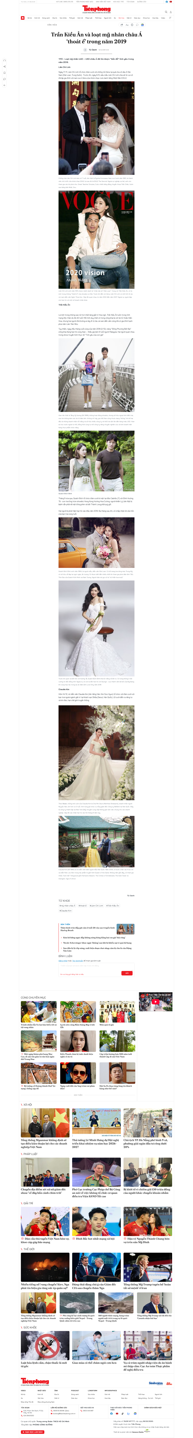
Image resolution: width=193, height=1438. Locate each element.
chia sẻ (122, 25)
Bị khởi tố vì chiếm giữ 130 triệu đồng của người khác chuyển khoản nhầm (147, 1191)
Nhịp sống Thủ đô (27, 1402)
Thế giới (72, 18)
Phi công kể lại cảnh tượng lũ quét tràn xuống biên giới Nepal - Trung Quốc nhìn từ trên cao (77, 1318)
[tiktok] (123, 1413)
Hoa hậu (155, 18)
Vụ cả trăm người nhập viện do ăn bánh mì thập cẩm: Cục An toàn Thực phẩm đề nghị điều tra (148, 1366)
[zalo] (130, 1414)
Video (163, 18)
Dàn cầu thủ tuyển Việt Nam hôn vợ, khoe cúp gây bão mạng (45, 1240)
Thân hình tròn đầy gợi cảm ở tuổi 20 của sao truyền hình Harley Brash (88, 929)
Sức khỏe (63, 18)
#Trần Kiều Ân (112, 905)
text (127, 25)
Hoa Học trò (118, 2)
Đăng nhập (63, 961)
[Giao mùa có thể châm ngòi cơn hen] (96, 1345)
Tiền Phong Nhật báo (84, 2)
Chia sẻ (4, 66)
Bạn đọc (124, 1398)
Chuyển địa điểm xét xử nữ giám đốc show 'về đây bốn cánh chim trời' (43, 1191)
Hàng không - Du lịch (145, 1398)
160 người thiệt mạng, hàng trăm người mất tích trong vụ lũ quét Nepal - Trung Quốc (113, 1318)
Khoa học (146, 18)
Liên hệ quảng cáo (59, 1408)
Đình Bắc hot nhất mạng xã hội (95, 1238)
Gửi (127, 973)
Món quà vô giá (107, 1024)
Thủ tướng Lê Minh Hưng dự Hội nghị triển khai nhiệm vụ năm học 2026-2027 (95, 1143)
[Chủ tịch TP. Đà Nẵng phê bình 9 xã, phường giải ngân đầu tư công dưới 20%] (148, 1122)
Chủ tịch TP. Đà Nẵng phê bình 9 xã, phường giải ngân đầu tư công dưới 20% (146, 1143)
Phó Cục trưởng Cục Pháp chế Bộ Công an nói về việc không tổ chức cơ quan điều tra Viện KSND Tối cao (96, 1193)
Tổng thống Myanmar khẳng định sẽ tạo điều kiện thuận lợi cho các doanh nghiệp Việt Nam (44, 1143)
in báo (132, 25)
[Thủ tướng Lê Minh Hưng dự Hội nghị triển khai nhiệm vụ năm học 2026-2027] (96, 1122)
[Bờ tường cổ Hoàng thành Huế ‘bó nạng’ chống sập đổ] (39, 1073)
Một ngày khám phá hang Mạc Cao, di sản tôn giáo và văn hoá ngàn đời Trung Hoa (37, 1057)
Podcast (75, 1391)
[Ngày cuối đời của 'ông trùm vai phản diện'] (78, 1073)
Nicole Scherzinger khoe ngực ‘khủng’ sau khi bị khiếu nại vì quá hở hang (97, 943)
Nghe (4, 60)
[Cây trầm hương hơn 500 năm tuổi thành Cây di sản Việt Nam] (117, 1041)
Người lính (107, 18)
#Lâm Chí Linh (96, 905)
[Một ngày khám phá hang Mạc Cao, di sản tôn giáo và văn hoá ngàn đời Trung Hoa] (39, 1041)
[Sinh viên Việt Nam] (156, 1384)
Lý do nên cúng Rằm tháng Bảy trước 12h (77, 1026)
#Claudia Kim (65, 910)
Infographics (111, 1391)
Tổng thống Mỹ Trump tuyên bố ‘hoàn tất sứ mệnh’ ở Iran (147, 1286)
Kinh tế (37, 18)
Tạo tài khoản (77, 961)
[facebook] (166, 2)
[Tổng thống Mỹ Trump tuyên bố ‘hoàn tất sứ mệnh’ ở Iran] (148, 1267)
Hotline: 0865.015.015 (64, 2)
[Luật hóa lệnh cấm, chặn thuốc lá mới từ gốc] (45, 1345)
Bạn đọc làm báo (34, 1432)
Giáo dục (137, 18)
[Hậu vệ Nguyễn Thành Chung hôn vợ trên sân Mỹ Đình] (148, 1221)
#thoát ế (82, 905)
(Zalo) (67, 1411)
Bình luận (4, 79)
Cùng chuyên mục (33, 997)
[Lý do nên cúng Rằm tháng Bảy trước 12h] (78, 1012)
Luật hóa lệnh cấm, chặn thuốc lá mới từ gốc (44, 1364)
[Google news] (136, 1414)
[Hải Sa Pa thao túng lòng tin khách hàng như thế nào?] (117, 1073)
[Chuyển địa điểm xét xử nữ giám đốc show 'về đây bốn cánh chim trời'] (45, 1172)
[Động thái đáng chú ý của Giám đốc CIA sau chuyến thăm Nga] (96, 1267)
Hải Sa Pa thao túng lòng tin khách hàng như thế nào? (116, 1087)
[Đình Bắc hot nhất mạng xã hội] (96, 1221)
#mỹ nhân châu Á (67, 905)
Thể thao (98, 18)
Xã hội (29, 18)
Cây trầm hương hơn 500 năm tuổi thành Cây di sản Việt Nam (116, 1055)
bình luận (137, 25)
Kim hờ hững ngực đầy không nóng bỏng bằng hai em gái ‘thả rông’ (94, 937)
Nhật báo (42, 1391)
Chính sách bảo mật (153, 1408)
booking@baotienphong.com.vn (64, 1414)
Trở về (4, 85)
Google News (142, 25)
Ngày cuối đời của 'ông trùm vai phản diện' (77, 1087)
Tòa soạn (130, 2)
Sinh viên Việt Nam (103, 2)
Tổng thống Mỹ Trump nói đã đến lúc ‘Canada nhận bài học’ (154, 1316)
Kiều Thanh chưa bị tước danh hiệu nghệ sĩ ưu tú (76, 1055)
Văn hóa (121, 18)
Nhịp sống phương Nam (46, 1402)
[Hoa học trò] (169, 1384)
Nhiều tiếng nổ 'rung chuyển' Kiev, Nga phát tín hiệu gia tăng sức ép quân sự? (45, 1286)
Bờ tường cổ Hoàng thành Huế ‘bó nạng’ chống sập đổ (38, 1087)
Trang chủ (22, 18)
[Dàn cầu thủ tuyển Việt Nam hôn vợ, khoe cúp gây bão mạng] (45, 1221)
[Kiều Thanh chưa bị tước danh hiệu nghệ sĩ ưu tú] (78, 1041)
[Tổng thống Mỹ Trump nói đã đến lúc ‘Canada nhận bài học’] (154, 1302)
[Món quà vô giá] (117, 1012)
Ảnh (56, 1391)
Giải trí (129, 18)
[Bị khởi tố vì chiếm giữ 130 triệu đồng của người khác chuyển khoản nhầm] (148, 1172)
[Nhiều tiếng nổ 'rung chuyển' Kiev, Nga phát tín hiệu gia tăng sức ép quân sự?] (45, 1267)
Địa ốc (54, 18)
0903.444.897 (88, 1411)
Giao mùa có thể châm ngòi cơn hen (94, 1362)
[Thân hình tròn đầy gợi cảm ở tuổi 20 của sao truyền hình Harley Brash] (125, 929)
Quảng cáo (141, 2)
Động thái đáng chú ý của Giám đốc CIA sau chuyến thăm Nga (94, 1286)
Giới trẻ (80, 18)
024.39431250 (28, 1416)
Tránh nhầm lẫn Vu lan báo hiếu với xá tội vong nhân (39, 1026)
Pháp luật (88, 18)
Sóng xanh (46, 18)
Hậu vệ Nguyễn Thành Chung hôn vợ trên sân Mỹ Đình (147, 1240)
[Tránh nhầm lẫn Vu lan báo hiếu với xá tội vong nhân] (39, 1012)
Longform (92, 1391)
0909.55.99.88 (58, 1411)
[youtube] (170, 2)
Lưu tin (4, 73)
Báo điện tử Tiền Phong (97, 9)
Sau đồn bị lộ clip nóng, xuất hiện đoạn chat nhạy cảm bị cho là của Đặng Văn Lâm (97, 949)
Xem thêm (170, 18)
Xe (115, 18)
